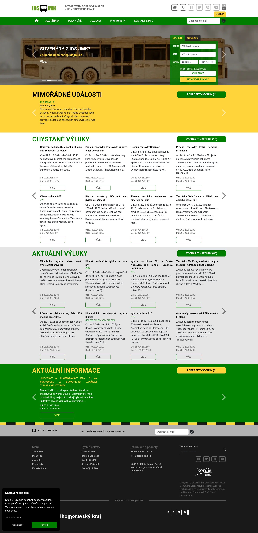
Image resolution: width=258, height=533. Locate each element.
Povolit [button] (44, 525)
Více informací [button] (13, 517)
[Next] (222, 55)
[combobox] (198, 46)
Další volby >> (201, 69)
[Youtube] (216, 7)
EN (224, 9)
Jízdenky (36, 460)
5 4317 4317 (146, 451)
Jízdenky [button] (95, 20)
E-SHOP (220, 14)
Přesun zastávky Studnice (145, 147)
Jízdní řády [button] (52, 20)
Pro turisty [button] (118, 20)
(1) (201, 94)
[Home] (36, 20)
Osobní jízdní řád (90, 468)
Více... (44, 61)
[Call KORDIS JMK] (183, 7)
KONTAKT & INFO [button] (143, 20)
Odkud (176, 46)
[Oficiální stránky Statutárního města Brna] (178, 512)
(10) (201, 139)
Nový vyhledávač (198, 79)
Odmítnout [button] (17, 525)
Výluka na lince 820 (141, 313)
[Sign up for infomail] (224, 21)
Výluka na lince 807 (50, 196)
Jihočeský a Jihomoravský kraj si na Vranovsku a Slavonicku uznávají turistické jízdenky (68, 382)
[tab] (44, 80)
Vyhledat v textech (188, 446)
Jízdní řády (37, 451)
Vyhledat (198, 73)
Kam (175, 54)
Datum (176, 62)
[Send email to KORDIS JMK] (174, 7)
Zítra (189, 69)
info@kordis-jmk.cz (141, 456)
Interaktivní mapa (90, 456)
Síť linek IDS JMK (90, 464)
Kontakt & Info (39, 468)
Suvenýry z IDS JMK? (65, 49)
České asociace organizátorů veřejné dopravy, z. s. (146, 467)
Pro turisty (37, 464)
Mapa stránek (88, 451)
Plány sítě (37, 456)
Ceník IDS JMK (89, 460)
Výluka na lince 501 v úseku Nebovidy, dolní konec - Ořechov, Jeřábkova (152, 265)
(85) (201, 253)
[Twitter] (199, 7)
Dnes (182, 69)
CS (224, 6)
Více (52, 187)
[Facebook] (191, 7)
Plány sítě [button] (75, 20)
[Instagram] (208, 7)
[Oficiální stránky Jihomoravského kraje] (80, 516)
